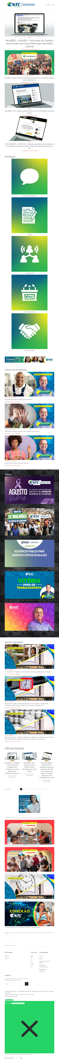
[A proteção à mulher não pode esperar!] (29, 447)
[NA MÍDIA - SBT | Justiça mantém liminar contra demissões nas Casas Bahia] (29, 95)
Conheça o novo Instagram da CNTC (14, 632)
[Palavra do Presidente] (29, 176)
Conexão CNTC (29, 273)
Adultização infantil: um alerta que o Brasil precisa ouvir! (22, 431)
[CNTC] (21, 5)
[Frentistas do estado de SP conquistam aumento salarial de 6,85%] (29, 859)
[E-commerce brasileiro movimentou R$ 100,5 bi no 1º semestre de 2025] (29, 913)
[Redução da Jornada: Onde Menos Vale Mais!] (29, 384)
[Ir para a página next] (50, 789)
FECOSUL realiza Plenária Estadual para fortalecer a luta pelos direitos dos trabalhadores (29, 79)
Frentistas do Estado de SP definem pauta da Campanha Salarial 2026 (22, 845)
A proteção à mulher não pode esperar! (17, 463)
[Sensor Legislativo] (29, 292)
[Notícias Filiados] (29, 331)
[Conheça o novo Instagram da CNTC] (29, 616)
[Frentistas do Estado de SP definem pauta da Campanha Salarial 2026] (29, 832)
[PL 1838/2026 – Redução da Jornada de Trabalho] (29, 886)
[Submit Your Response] (21, 1058)
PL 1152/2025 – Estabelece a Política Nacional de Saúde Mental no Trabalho (28, 672)
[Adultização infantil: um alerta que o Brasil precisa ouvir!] (29, 415)
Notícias (30, 37)
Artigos (29, 234)
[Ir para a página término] (53, 789)
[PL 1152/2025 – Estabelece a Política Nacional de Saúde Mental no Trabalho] (29, 656)
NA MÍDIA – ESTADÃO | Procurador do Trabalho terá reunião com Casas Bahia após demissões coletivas (29, 43)
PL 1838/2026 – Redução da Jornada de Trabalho (17, 900)
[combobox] (53, 4)
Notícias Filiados (29, 75)
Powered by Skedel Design (11, 996)
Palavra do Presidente (29, 196)
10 (47, 789)
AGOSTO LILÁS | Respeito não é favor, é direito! (16, 505)
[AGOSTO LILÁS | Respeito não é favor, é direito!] (29, 490)
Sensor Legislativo (29, 312)
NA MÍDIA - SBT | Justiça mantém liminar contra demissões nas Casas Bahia (29, 112)
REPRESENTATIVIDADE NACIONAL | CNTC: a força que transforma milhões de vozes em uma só (28, 537)
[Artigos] (29, 215)
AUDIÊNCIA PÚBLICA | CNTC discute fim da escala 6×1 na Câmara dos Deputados (25, 568)
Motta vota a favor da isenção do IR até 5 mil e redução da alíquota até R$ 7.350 (24, 600)
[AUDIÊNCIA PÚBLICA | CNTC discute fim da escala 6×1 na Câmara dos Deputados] (29, 553)
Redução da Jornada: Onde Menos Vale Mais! (18, 399)
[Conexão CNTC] (29, 253)
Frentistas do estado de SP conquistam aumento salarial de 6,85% (21, 873)
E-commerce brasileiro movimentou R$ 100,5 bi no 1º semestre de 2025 (23, 927)
